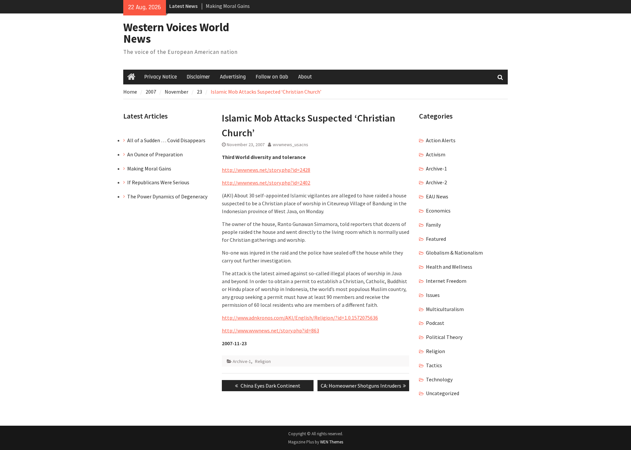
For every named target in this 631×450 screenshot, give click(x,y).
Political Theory (444, 337)
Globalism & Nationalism (454, 252)
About (305, 76)
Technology (439, 379)
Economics (438, 210)
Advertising (233, 76)
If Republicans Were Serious (158, 182)
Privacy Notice (160, 76)
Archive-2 (436, 182)
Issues (433, 295)
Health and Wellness (449, 266)
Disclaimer (198, 76)
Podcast (435, 323)
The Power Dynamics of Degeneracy (167, 196)
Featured (436, 239)
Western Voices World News (176, 33)
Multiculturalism (445, 309)
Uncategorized (442, 393)
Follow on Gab (272, 76)
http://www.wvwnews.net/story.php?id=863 (270, 330)
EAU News (437, 196)
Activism (435, 154)
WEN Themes (331, 442)
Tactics (434, 365)
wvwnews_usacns (290, 144)
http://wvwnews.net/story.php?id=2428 (266, 170)
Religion (263, 361)
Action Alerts (441, 140)
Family (433, 224)
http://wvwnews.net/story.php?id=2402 (266, 182)
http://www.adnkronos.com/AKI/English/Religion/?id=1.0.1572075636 (300, 317)
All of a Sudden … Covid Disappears (166, 140)
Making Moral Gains (228, 6)
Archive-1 (242, 361)
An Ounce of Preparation (155, 154)
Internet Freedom (446, 281)
